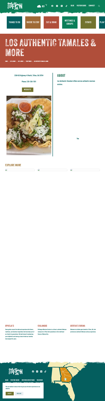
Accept (10, 393)
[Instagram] (57, 6)
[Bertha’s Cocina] (85, 245)
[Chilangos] (52, 245)
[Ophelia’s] (20, 245)
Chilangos (42, 326)
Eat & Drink (51, 22)
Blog (72, 6)
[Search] (99, 6)
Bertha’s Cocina (77, 326)
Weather (40, 380)
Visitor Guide (81, 6)
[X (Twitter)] (62, 6)
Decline (19, 393)
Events (88, 22)
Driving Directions (28, 380)
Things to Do (14, 22)
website (27, 90)
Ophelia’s (9, 326)
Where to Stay (33, 22)
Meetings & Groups (70, 22)
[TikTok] (66, 6)
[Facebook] (52, 6)
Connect (92, 6)
